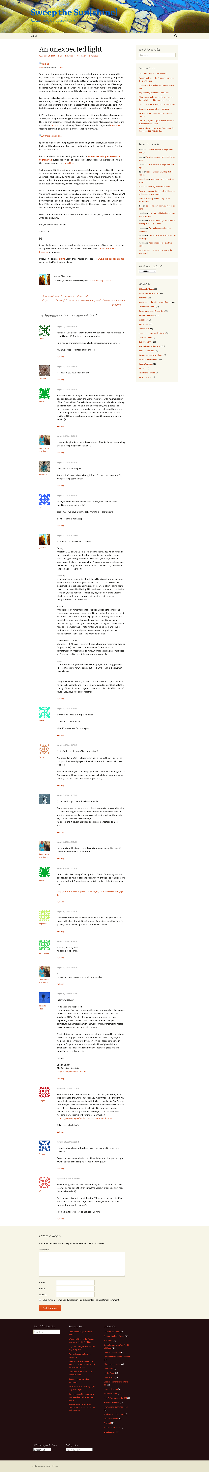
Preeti (41, 757)
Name (42, 1282)
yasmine (42, 547)
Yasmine (94, 56)
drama (62, 258)
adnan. (42, 720)
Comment (44, 1249)
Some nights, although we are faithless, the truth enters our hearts (81, 1397)
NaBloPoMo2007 (145, 342)
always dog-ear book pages (111, 258)
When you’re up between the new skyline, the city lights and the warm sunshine (82, 1364)
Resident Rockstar (146, 350)
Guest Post (143, 320)
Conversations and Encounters (152, 311)
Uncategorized (145, 377)
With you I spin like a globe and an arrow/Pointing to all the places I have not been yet (82, 302)
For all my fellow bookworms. (159, 186)
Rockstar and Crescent (148, 359)
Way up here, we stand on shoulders (154, 92)
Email (42, 1288)
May (41, 807)
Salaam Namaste (146, 364)
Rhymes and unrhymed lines (150, 355)
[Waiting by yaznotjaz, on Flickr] (44, 63)
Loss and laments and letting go (152, 333)
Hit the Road (144, 324)
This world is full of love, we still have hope (157, 104)
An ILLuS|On (44, 953)
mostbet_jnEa (144, 250)
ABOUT (34, 36)
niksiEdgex (143, 179)
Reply (61, 356)
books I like (68, 163)
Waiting (41, 67)
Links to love (144, 328)
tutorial (54, 125)
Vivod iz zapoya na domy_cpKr (151, 191)
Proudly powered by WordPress (44, 1466)
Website (43, 1294)
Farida (41, 338)
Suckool (142, 368)
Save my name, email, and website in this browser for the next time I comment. (81, 1299)
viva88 (141, 186)
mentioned (115, 125)
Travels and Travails (147, 372)
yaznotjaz (61, 67)
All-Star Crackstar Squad (149, 293)
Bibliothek (64, 56)
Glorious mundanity (77, 56)
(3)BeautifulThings (146, 289)
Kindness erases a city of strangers (154, 109)
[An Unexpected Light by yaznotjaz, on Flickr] (50, 135)
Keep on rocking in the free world (153, 73)
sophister (43, 923)
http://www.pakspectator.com (71, 1071)
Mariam (42, 1154)
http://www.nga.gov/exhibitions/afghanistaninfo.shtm (86, 1118)
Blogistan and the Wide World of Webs (155, 302)
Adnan (41, 401)
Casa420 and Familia (147, 306)
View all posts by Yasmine (101, 280)
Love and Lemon (145, 337)
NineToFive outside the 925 (150, 346)
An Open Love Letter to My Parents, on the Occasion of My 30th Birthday (82, 1407)
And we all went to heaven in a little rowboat (65, 296)
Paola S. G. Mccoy (146, 198)
